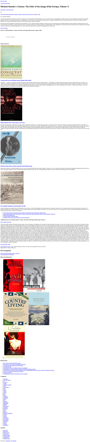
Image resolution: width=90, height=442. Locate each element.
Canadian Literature (7, 384)
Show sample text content (6, 222)
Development (6, 387)
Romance (5, 414)
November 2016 (6, 436)
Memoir (4, 405)
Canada (4, 383)
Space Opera (5, 419)
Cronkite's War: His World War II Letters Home (13, 365)
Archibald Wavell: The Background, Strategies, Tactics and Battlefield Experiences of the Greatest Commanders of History (28, 370)
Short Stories (5, 418)
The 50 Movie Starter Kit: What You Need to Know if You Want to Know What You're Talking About (24, 212)
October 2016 (6, 437)
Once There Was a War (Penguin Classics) (12, 363)
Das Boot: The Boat (7, 372)
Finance (4, 395)
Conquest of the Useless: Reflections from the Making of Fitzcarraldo (16, 80)
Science (4, 415)
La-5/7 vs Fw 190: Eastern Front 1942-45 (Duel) (13, 371)
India (4, 400)
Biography (5, 382)
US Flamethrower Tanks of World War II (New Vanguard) (15, 373)
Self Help (5, 416)
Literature (5, 401)
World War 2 (5, 425)
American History (7, 380)
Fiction (4, 393)
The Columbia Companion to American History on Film (13, 206)
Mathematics (5, 402)
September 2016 (6, 438)
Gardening (5, 396)
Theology (5, 424)
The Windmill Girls (7, 366)
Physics (4, 409)
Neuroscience (6, 406)
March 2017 (5, 431)
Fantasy (4, 392)
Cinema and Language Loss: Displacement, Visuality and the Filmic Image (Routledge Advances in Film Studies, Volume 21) (29, 214)
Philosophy (5, 408)
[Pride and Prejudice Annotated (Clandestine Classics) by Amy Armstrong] (14, 358)
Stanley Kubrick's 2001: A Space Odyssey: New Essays (13, 122)
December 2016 (6, 435)
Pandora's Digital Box (7, 254)
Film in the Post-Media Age (9, 215)
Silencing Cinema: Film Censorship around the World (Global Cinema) (16, 166)
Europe (4, 390)
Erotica (4, 389)
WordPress (8, 440)
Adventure (5, 378)
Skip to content (4, 1)
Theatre (4, 422)
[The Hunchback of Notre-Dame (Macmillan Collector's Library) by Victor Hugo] (39, 324)
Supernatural (5, 420)
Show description (4, 28)
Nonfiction (5, 407)
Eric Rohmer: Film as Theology (10, 253)
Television (5, 421)
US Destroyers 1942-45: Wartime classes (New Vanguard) (15, 367)
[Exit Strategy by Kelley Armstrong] (13, 291)
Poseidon (14, 440)
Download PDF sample (5, 244)
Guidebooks (5, 397)
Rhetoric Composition (7, 413)
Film (12, 9)
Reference (5, 412)
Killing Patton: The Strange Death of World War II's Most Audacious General (19, 369)
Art (4, 381)
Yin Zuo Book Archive (5, 3)
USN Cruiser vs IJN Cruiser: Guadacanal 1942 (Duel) (14, 364)
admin (10, 9)
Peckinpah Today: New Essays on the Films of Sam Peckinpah (16, 217)
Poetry (4, 411)
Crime (4, 386)
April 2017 (5, 430)
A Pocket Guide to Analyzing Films (10, 216)
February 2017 (6, 432)
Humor (4, 399)
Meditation (5, 403)
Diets (4, 388)
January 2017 (6, 433)
